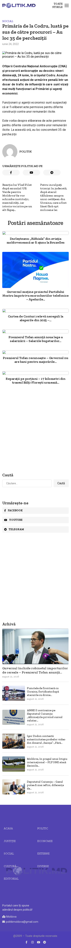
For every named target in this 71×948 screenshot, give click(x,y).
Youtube (16, 520)
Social (7, 21)
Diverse (43, 866)
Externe (43, 853)
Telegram (16, 529)
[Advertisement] (35, 428)
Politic (42, 828)
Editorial (11, 878)
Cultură (10, 866)
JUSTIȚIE (10, 841)
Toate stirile (57, 5)
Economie (45, 841)
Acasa (8, 828)
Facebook (15, 510)
